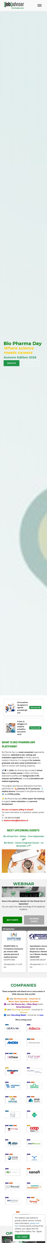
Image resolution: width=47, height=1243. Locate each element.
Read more (35, 707)
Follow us (30, 363)
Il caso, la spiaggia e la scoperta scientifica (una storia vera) (22, 728)
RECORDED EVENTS (34, 920)
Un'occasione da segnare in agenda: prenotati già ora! (22, 707)
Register (11, 363)
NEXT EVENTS (12, 919)
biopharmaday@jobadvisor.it (16, 820)
